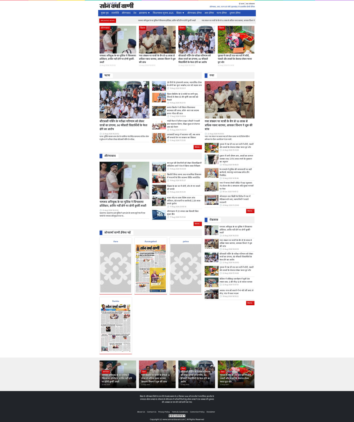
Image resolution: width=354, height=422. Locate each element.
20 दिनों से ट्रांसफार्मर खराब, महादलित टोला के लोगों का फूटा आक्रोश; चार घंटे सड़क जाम (184, 84)
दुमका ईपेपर (235, 13)
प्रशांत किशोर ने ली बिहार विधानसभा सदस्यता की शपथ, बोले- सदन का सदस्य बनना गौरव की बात (183, 110)
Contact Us (151, 412)
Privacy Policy (164, 412)
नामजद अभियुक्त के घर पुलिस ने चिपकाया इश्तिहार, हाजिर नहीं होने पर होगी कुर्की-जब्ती (145, 20)
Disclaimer (211, 412)
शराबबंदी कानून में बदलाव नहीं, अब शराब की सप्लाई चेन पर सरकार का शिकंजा (183, 136)
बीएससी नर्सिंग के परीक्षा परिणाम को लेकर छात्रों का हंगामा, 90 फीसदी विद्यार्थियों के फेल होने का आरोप (194, 59)
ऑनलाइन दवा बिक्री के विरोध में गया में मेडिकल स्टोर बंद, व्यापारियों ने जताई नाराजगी (235, 199)
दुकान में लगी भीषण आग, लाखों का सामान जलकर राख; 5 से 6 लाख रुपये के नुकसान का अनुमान (236, 159)
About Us (141, 412)
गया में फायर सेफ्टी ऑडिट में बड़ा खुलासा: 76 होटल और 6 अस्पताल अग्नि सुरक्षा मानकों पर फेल (236, 186)
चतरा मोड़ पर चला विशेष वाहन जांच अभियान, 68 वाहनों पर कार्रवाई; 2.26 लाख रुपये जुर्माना (183, 200)
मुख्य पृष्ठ (105, 13)
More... (198, 147)
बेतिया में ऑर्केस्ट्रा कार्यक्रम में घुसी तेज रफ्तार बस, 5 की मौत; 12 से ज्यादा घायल (236, 280)
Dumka (115, 301)
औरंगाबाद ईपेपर (194, 13)
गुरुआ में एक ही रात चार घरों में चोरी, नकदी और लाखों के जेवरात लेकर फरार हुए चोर (235, 59)
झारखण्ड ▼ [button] (144, 13)
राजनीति (115, 13)
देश (134, 13)
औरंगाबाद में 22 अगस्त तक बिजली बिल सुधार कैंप (182, 213)
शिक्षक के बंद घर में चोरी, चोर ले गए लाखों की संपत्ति (183, 188)
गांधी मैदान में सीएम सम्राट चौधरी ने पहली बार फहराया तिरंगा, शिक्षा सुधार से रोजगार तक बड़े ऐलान (183, 124)
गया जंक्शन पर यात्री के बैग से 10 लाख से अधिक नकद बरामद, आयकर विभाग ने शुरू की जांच (211, 20)
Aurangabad (151, 241)
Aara (115, 241)
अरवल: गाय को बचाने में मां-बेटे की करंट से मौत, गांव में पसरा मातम (236, 292)
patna (186, 241)
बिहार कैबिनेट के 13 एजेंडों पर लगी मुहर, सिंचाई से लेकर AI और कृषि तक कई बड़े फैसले (182, 97)
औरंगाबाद (126, 13)
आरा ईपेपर (209, 13)
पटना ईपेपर (222, 13)
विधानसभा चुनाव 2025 (163, 13)
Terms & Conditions (180, 412)
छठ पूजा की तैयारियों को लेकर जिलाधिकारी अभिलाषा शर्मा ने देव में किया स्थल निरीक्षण (184, 165)
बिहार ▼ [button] (180, 13)
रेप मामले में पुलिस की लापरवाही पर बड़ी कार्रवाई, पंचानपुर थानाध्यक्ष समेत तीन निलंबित (236, 172)
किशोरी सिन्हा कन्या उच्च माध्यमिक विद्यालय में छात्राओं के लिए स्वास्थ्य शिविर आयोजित (184, 176)
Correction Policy (197, 412)
